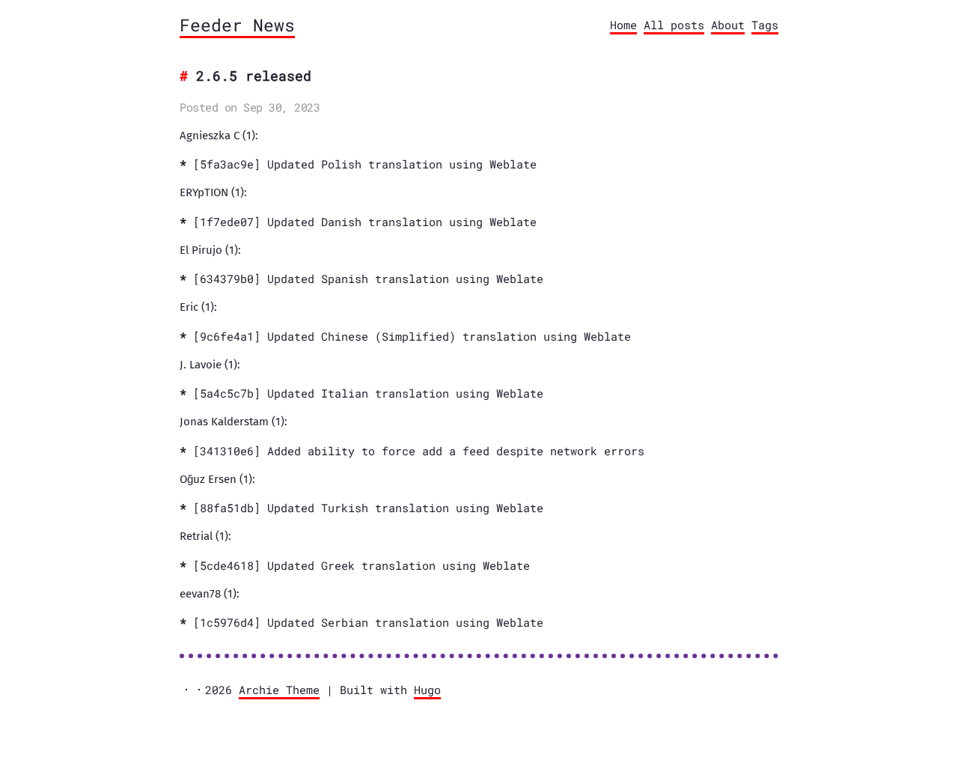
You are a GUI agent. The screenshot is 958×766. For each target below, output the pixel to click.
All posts (674, 24)
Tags (764, 24)
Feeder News (237, 24)
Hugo (427, 689)
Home (623, 24)
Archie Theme (279, 689)
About (728, 24)
